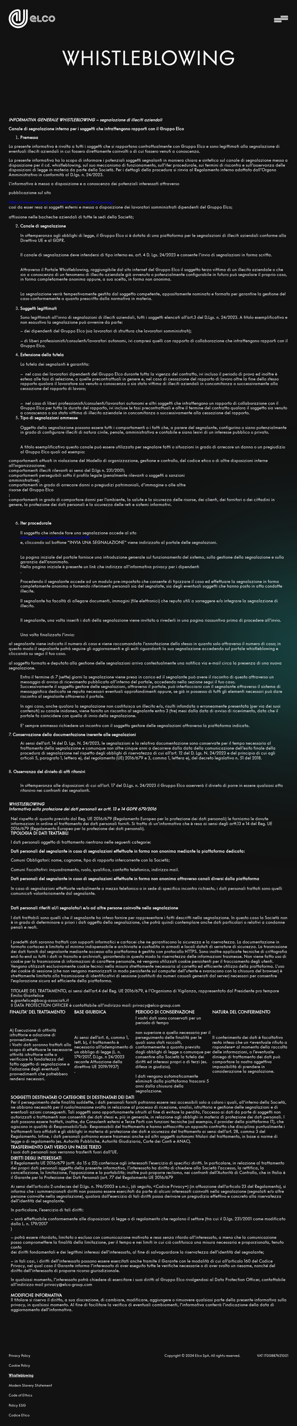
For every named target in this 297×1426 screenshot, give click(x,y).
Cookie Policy (19, 1365)
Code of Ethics (20, 1395)
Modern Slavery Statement (30, 1385)
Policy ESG (17, 1405)
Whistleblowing (21, 1375)
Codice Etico (19, 1415)
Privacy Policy (19, 1355)
